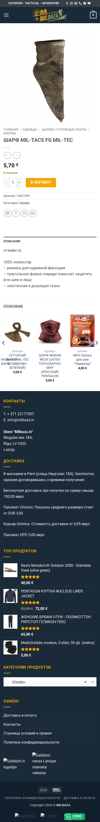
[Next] (96, 352)
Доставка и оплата (20, 715)
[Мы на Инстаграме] (71, 3)
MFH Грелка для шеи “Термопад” (82, 359)
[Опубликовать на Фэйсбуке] (16, 213)
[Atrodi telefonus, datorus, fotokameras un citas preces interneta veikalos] (50, 816)
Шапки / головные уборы (64, 129)
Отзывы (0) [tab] (12, 250)
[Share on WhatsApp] (8, 213)
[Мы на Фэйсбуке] (67, 3)
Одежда (30, 129)
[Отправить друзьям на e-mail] (24, 213)
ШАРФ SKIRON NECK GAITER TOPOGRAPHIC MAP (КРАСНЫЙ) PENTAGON (50, 365)
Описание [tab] (11, 241)
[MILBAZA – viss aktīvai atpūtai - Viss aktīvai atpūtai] (50, 15)
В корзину (41, 182)
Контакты (12, 724)
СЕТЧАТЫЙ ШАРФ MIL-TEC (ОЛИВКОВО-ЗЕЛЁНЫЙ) (17, 361)
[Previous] (4, 352)
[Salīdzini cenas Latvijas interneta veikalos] (46, 764)
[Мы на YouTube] (89, 3)
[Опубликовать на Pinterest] (33, 213)
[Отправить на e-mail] (75, 3)
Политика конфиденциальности (31, 742)
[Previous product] (16, 155)
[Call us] (80, 3)
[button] (6, 15)
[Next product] (7, 155)
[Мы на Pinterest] (84, 3)
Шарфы (9, 133)
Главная (10, 129)
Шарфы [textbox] (47, 682)
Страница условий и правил (27, 733)
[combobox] (50, 681)
